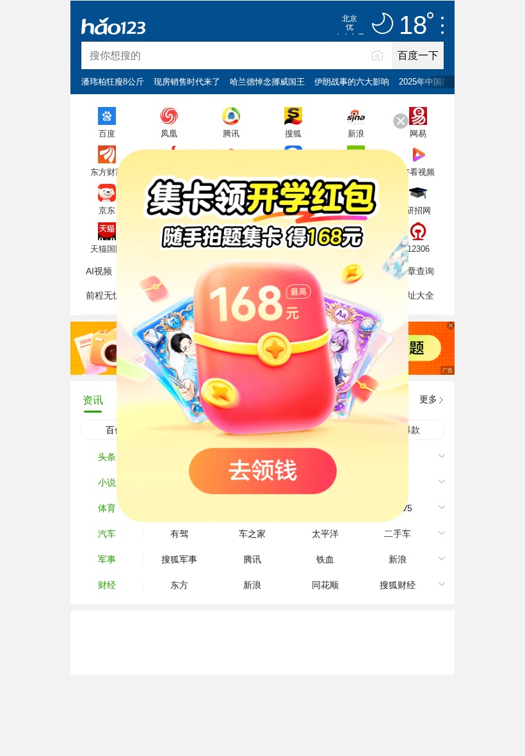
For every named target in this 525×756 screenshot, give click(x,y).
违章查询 (416, 271)
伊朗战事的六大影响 (351, 81)
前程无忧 (104, 295)
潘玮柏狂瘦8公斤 (112, 81)
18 (413, 25)
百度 (107, 133)
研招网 (418, 210)
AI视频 (99, 271)
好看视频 (418, 171)
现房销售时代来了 (187, 81)
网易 (418, 133)
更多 (428, 399)
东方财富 (107, 171)
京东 (107, 210)
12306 (418, 248)
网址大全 (416, 295)
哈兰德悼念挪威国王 (267, 81)
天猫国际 (107, 248)
